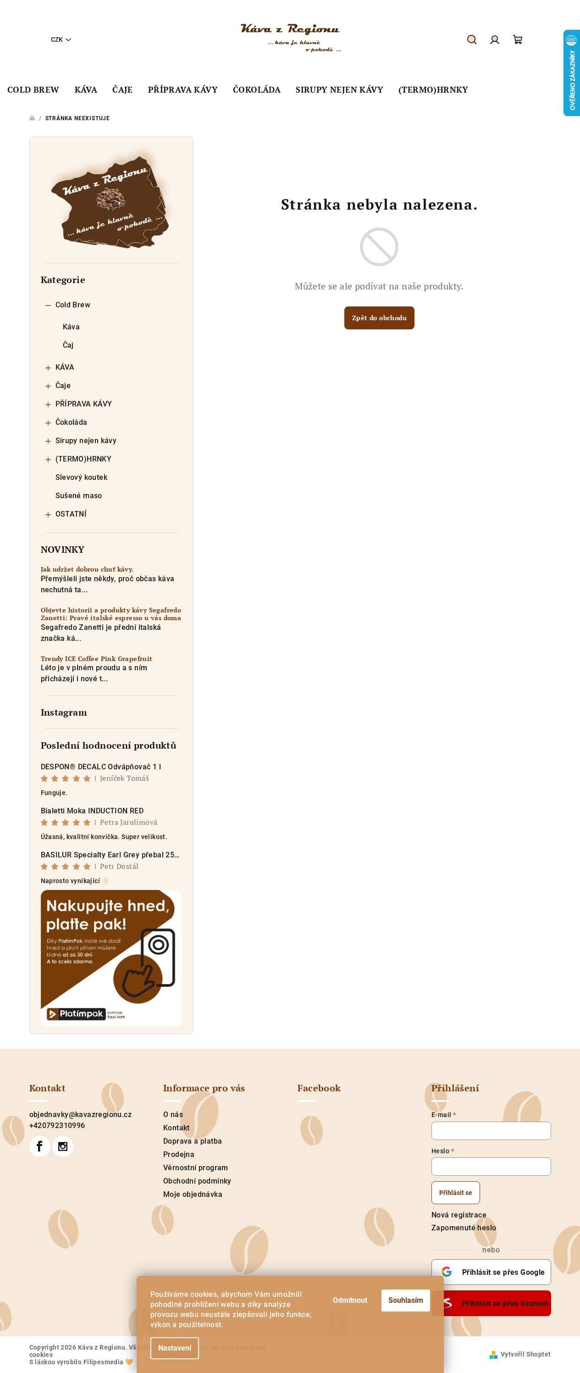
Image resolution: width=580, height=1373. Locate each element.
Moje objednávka (192, 1194)
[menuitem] (33, 90)
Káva (71, 326)
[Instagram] (62, 1146)
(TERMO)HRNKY (83, 459)
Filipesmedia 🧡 (108, 1362)
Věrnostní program (195, 1167)
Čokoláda (71, 422)
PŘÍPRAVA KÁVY (83, 404)
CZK (57, 39)
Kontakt (176, 1127)
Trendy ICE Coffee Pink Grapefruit (97, 659)
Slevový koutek (81, 477)
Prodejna (178, 1154)
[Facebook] (39, 1146)
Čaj (68, 345)
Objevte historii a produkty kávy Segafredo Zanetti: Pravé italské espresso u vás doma (111, 614)
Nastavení (174, 1348)
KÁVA (65, 367)
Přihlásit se (455, 1192)
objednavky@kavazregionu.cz (80, 1114)
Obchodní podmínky (197, 1181)
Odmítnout (350, 1300)
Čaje (63, 385)
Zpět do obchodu (379, 317)
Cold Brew (73, 304)
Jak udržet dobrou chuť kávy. (87, 569)
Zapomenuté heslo (463, 1227)
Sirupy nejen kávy (86, 440)
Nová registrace (458, 1215)
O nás (173, 1114)
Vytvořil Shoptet (526, 1354)
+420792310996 (57, 1125)
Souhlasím (405, 1300)
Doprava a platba (192, 1141)
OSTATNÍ (71, 514)
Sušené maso (78, 495)
